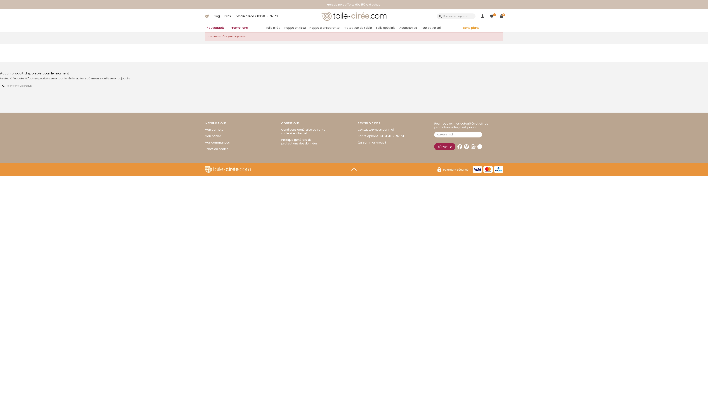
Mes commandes (217, 142)
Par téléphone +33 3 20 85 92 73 (381, 136)
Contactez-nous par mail (376, 130)
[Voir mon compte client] (482, 16)
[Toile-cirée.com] (354, 16)
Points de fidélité (216, 149)
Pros (227, 16)
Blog (217, 16)
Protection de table (357, 28)
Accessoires (408, 28)
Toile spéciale (385, 28)
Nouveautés (215, 28)
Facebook (459, 146)
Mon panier (213, 136)
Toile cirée (273, 28)
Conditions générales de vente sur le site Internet (303, 131)
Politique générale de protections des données (299, 142)
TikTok (479, 146)
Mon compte (214, 130)
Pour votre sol (431, 28)
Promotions (239, 28)
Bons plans (471, 28)
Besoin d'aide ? (256, 16)
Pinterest (466, 146)
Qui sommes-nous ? (372, 142)
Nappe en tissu (295, 28)
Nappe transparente (324, 28)
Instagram (473, 146)
